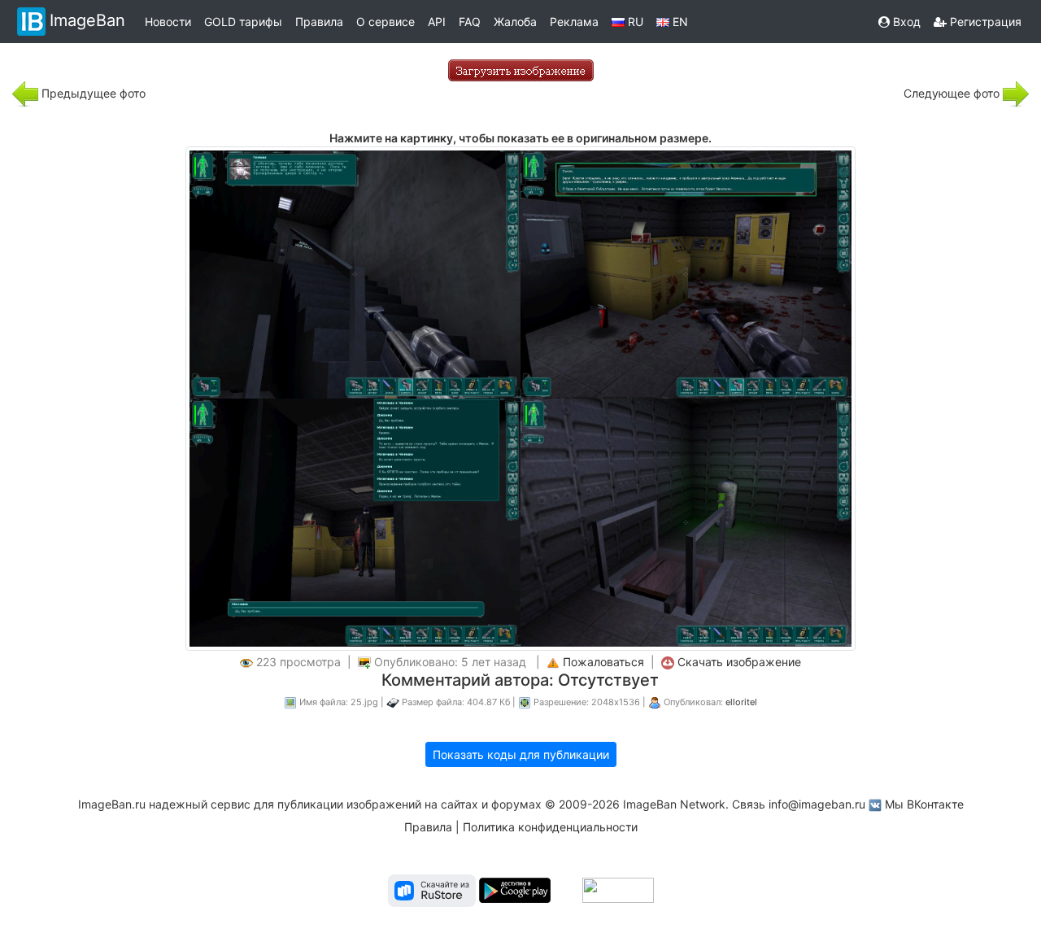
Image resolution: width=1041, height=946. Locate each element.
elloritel (741, 702)
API (437, 21)
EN (678, 21)
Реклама (574, 21)
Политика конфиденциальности (550, 827)
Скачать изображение (739, 662)
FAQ (470, 21)
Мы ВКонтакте (924, 804)
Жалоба (515, 21)
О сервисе (385, 21)
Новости (168, 21)
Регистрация (984, 21)
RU (634, 21)
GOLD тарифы (243, 21)
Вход (905, 21)
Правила (319, 21)
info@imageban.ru (817, 804)
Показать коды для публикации (521, 754)
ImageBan (87, 20)
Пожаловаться (603, 662)
